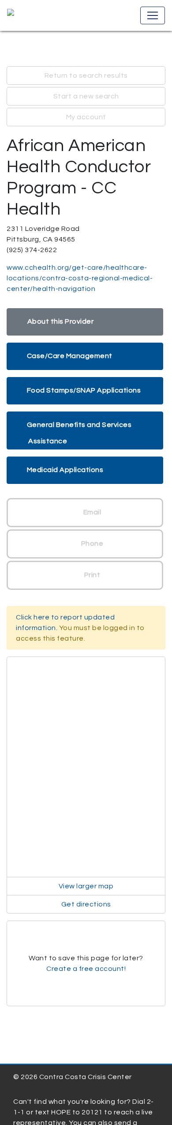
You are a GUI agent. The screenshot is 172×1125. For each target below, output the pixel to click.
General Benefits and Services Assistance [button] (79, 433)
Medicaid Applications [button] (65, 469)
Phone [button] (91, 543)
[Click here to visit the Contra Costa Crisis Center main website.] (36, 15)
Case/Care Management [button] (69, 355)
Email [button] (91, 512)
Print (91, 574)
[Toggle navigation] (152, 15)
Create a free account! (86, 968)
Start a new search (86, 96)
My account (86, 117)
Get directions (86, 904)
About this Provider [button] (60, 321)
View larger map (86, 886)
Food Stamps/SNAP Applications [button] (84, 390)
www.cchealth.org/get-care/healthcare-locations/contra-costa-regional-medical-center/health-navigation (80, 278)
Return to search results (86, 75)
